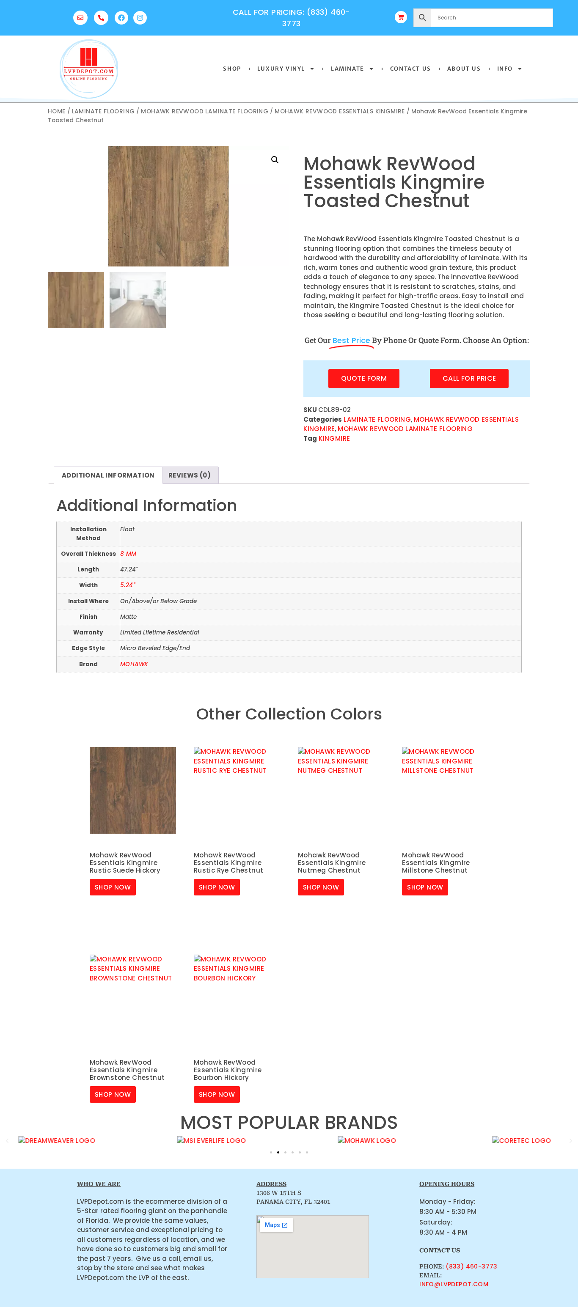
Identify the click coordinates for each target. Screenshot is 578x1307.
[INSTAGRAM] (140, 18)
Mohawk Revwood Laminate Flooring (204, 111)
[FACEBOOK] (121, 18)
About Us (464, 68)
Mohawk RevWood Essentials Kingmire (340, 111)
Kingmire (334, 438)
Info (505, 68)
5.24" (127, 585)
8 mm (128, 554)
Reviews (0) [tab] (189, 475)
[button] (275, 159)
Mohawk (134, 664)
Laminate (347, 68)
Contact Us (410, 68)
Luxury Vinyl (281, 68)
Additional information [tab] (108, 475)
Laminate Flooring (103, 111)
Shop (232, 68)
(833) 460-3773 (472, 1266)
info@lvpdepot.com (453, 1284)
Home (57, 111)
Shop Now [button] (113, 887)
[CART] (401, 17)
